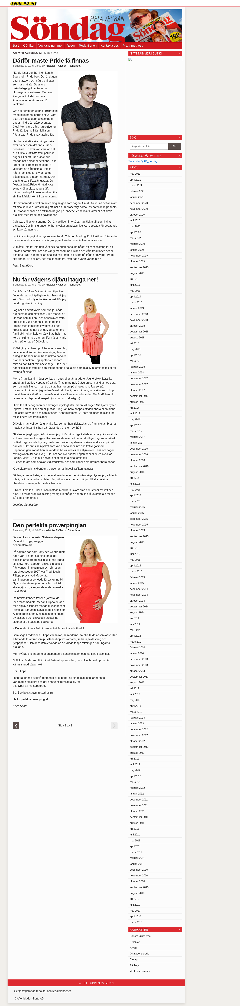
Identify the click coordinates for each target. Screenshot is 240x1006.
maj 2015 (135, 559)
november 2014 (139, 594)
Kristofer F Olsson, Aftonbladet (63, 65)
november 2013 (139, 665)
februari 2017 (137, 436)
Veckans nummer (50, 45)
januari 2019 (137, 308)
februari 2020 (137, 243)
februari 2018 (137, 366)
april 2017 (135, 425)
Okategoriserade (139, 953)
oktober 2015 (137, 530)
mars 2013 (136, 711)
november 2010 (139, 875)
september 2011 (139, 816)
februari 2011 (137, 857)
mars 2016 (136, 501)
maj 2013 (135, 700)
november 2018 (139, 319)
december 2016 (139, 448)
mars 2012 (136, 781)
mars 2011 (136, 852)
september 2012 (139, 746)
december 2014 (139, 588)
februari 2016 (137, 506)
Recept (134, 959)
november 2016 (139, 454)
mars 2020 (136, 237)
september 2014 (139, 606)
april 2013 (135, 705)
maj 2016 (135, 489)
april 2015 (135, 565)
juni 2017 (135, 413)
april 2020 (135, 232)
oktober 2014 (137, 600)
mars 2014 (136, 641)
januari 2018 (137, 372)
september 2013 (139, 676)
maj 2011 (135, 840)
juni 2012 (135, 764)
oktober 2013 (137, 670)
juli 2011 (134, 828)
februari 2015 (137, 577)
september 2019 (139, 267)
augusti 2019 (137, 273)
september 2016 (139, 466)
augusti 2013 (137, 682)
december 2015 (139, 518)
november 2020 (139, 208)
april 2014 (135, 635)
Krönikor (28, 45)
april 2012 (135, 776)
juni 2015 (135, 553)
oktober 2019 (137, 261)
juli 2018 (134, 343)
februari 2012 (137, 787)
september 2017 (139, 395)
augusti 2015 (137, 542)
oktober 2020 (137, 214)
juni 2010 (135, 904)
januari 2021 (137, 197)
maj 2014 (135, 629)
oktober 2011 (137, 811)
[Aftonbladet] (23, 3)
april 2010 (135, 916)
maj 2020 (135, 226)
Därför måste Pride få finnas (51, 60)
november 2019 (139, 255)
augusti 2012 (137, 752)
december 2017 (139, 378)
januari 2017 (137, 442)
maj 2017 (135, 419)
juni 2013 (135, 694)
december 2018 (139, 314)
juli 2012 (134, 758)
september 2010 (139, 887)
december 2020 (139, 202)
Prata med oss (133, 45)
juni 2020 (135, 220)
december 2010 (139, 869)
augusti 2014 (137, 612)
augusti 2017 (137, 401)
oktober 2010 (137, 881)
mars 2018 (136, 360)
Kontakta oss (109, 45)
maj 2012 (135, 770)
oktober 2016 (137, 460)
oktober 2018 (137, 325)
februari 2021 (137, 191)
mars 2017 (136, 431)
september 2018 (139, 331)
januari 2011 (137, 863)
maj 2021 (135, 173)
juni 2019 (135, 284)
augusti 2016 (137, 471)
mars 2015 (136, 571)
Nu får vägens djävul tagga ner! (55, 279)
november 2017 (139, 384)
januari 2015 (137, 583)
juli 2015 (134, 547)
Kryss (133, 947)
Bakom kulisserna (140, 935)
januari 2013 (137, 723)
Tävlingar (135, 965)
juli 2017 (134, 407)
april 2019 (135, 296)
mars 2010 (136, 922)
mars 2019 (136, 302)
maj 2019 (135, 290)
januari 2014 (137, 653)
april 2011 (135, 846)
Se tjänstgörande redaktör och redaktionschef (42, 990)
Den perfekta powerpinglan (49, 525)
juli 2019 (134, 278)
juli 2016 (134, 477)
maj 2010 (135, 910)
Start (15, 45)
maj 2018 (135, 349)
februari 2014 (137, 647)
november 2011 (139, 805)
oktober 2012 (137, 740)
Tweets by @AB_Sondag (142, 161)
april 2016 (135, 495)
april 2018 (135, 355)
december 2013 (139, 659)
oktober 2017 (137, 390)
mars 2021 (136, 185)
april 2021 (135, 179)
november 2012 (139, 735)
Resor (71, 45)
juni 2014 (135, 624)
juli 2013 (134, 688)
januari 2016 (137, 512)
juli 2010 (134, 898)
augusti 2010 (137, 893)
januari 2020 (137, 249)
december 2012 (139, 729)
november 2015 (139, 524)
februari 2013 (137, 717)
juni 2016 (135, 483)
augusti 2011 (137, 822)
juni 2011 (135, 834)
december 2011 (139, 799)
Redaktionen (88, 45)
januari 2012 (137, 793)
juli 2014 (134, 618)
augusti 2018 (137, 337)
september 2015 (139, 536)
